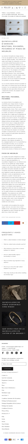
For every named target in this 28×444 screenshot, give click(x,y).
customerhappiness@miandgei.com (14, 346)
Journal (18, 12)
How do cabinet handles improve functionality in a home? (12, 255)
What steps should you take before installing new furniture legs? (15, 273)
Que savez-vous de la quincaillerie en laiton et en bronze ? (13, 331)
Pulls (3, 416)
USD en (6, 441)
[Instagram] (7, 353)
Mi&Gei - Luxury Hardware (8, 12)
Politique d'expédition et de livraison (11, 403)
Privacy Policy (5, 411)
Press (3, 385)
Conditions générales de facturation (11, 398)
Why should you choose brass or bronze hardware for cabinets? (14, 249)
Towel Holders (5, 424)
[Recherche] (22, 7)
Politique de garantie (7, 406)
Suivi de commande (7, 378)
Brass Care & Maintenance (8, 387)
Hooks (3, 421)
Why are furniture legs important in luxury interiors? (14, 261)
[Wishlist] (19, 8)
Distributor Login (6, 392)
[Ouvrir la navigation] (2, 7)
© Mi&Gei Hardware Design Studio (14, 432)
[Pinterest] (12, 353)
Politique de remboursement (9, 401)
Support (17, 8)
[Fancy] (21, 353)
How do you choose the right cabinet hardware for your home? (13, 267)
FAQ (3, 390)
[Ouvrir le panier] (25, 7)
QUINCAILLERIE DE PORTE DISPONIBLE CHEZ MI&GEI (11, 305)
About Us (4, 383)
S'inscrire (7, 368)
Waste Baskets (5, 429)
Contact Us (4, 375)
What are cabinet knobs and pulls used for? (15, 244)
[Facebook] (3, 353)
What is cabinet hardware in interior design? (15, 239)
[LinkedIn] (16, 353)
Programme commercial (8, 380)
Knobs (3, 419)
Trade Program (13, 8)
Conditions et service (7, 408)
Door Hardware (5, 426)
